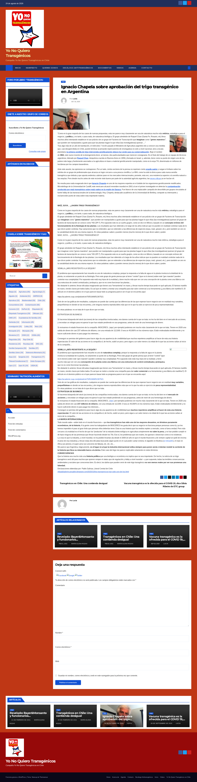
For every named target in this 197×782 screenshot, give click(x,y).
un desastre (168, 441)
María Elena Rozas (79, 544)
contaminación (32, 305)
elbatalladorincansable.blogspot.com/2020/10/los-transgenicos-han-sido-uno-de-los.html (93, 472)
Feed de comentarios (17, 430)
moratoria (14, 335)
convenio (14, 309)
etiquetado (37, 309)
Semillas (33, 348)
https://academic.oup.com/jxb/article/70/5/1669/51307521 (81, 379)
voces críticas (155, 178)
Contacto (146, 68)
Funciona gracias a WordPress (16, 777)
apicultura (14, 300)
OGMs (36, 335)
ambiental (25, 296)
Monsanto (27, 331)
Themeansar (44, 777)
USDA (34, 365)
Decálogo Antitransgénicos (78, 68)
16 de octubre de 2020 (114, 723)
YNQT (63, 81)
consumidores (16, 305)
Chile (41, 300)
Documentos (105, 68)
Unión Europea (37, 361)
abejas (12, 292)
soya (12, 357)
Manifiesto (31, 68)
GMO (12, 318)
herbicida (14, 322)
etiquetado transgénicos (19, 313)
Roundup (28, 344)
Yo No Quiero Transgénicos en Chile (178, 777)
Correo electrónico (63, 647)
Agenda (132, 68)
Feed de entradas (15, 424)
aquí (111, 401)
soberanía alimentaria (35, 352)
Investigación (15, 326)
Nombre (59, 633)
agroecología (39, 292)
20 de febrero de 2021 (67, 720)
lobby (28, 326)
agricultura (24, 292)
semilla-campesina (17, 348)
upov (12, 365)
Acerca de (115, 777)
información (28, 322)
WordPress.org (14, 436)
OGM (25, 335)
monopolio (14, 331)
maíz (38, 326)
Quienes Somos (50, 68)
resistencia (15, 344)
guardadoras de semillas (30, 318)
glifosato (38, 313)
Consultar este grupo (37, 151)
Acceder (11, 418)
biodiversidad (28, 300)
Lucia (75, 99)
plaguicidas (15, 339)
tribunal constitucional (18, 361)
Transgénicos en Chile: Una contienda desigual (83, 483)
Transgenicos (38, 357)
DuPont (26, 309)
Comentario (60, 585)
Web (57, 661)
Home (108, 777)
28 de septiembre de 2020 (162, 723)
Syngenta (24, 357)
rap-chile (28, 339)
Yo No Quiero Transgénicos (31, 761)
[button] (185, 68)
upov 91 (23, 365)
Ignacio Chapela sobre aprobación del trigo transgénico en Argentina (119, 719)
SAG (39, 344)
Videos (120, 68)
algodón (13, 296)
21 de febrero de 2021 (21, 720)
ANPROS (37, 296)
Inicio (18, 68)
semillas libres (16, 352)
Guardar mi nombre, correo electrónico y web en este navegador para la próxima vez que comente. (98, 676)
